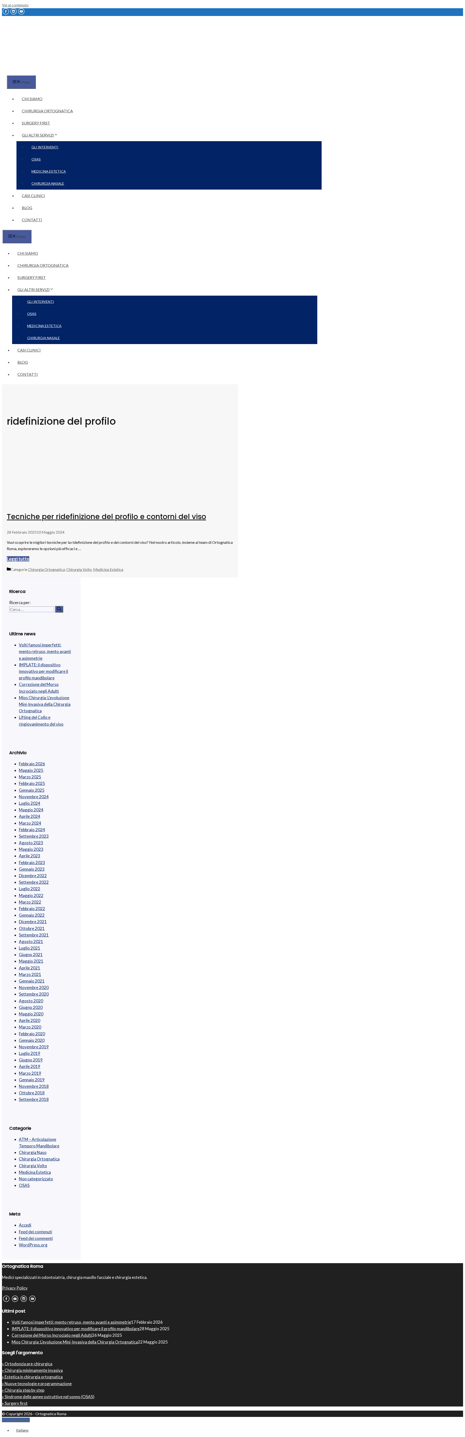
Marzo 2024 (30, 823)
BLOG (27, 207)
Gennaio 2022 (32, 915)
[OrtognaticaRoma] (32, 72)
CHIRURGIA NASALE (47, 183)
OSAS (36, 159)
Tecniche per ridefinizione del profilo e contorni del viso (106, 516)
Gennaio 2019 (32, 1079)
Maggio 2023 (31, 849)
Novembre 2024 (34, 796)
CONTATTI (32, 219)
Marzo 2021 (30, 974)
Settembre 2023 (34, 836)
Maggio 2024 (31, 809)
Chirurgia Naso (32, 1152)
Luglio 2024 (29, 803)
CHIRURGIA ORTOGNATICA (47, 110)
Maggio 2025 (31, 770)
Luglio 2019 (29, 1053)
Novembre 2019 (34, 1046)
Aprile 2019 (29, 1066)
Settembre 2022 (34, 882)
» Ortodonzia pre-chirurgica (27, 1363)
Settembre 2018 (34, 1099)
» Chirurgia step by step (23, 1390)
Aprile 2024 (29, 816)
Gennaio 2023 (32, 869)
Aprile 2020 (29, 1020)
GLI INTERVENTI (44, 147)
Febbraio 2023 (32, 862)
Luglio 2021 (29, 948)
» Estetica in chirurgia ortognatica (32, 1376)
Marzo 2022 (30, 902)
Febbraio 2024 (32, 829)
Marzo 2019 (30, 1073)
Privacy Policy (15, 1288)
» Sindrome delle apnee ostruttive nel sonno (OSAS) (48, 1396)
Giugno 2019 (31, 1059)
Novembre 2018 (34, 1086)
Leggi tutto (18, 558)
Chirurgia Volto (79, 569)
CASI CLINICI (33, 195)
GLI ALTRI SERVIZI (38, 135)
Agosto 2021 (31, 941)
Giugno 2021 (31, 954)
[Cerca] (59, 609)
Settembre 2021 (34, 935)
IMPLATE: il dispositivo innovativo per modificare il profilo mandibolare (43, 671)
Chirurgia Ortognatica (46, 569)
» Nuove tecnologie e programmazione (37, 1383)
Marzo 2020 (30, 1027)
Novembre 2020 (34, 987)
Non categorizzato (36, 1178)
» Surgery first (15, 1403)
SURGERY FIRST (36, 123)
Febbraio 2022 (32, 908)
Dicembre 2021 (33, 921)
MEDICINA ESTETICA (48, 171)
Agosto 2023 (31, 842)
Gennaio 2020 (32, 1040)
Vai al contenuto (15, 5)
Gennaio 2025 (32, 790)
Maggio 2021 (31, 961)
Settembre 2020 (34, 994)
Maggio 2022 (31, 895)
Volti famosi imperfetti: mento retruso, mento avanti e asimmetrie (45, 651)
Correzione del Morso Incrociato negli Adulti (52, 1335)
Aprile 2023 (29, 855)
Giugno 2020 (31, 1007)
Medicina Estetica (108, 569)
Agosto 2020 (31, 1000)
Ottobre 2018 (32, 1092)
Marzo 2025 (30, 776)
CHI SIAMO (32, 98)
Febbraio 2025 (32, 783)
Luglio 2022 (29, 888)
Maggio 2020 (31, 1013)
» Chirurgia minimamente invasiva (32, 1370)
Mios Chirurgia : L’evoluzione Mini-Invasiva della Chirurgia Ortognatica (44, 704)
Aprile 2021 (29, 967)
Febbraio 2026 (32, 763)
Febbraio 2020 (32, 1033)
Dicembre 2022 (33, 875)
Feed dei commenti (36, 1238)
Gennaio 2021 (32, 981)
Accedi (25, 1225)
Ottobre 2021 (32, 928)
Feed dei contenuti (35, 1231)
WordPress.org (33, 1244)
